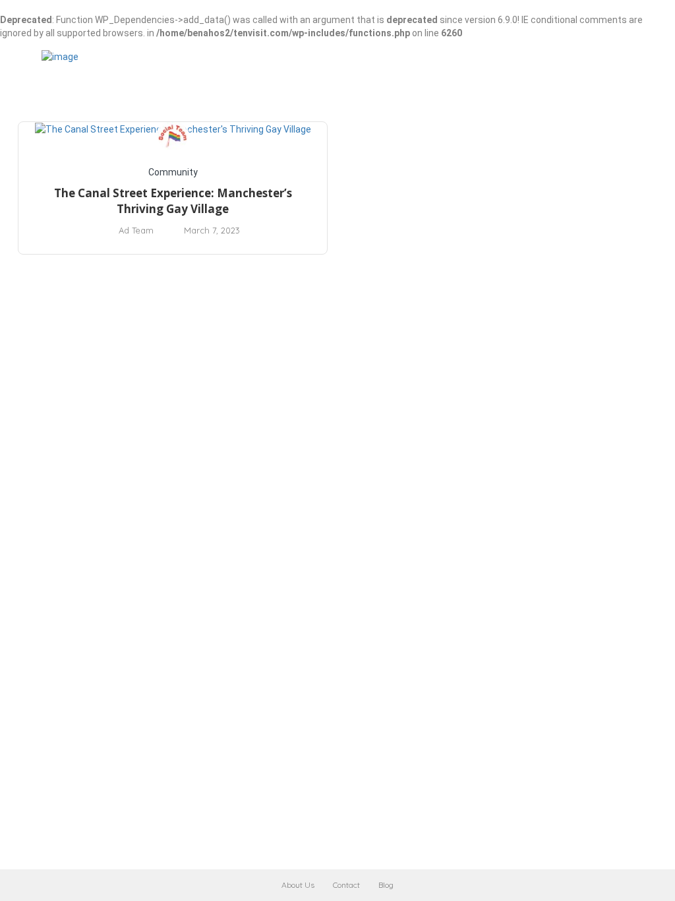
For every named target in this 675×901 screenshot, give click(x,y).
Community (173, 172)
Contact (346, 885)
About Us (297, 885)
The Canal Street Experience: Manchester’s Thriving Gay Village (173, 200)
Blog (386, 885)
